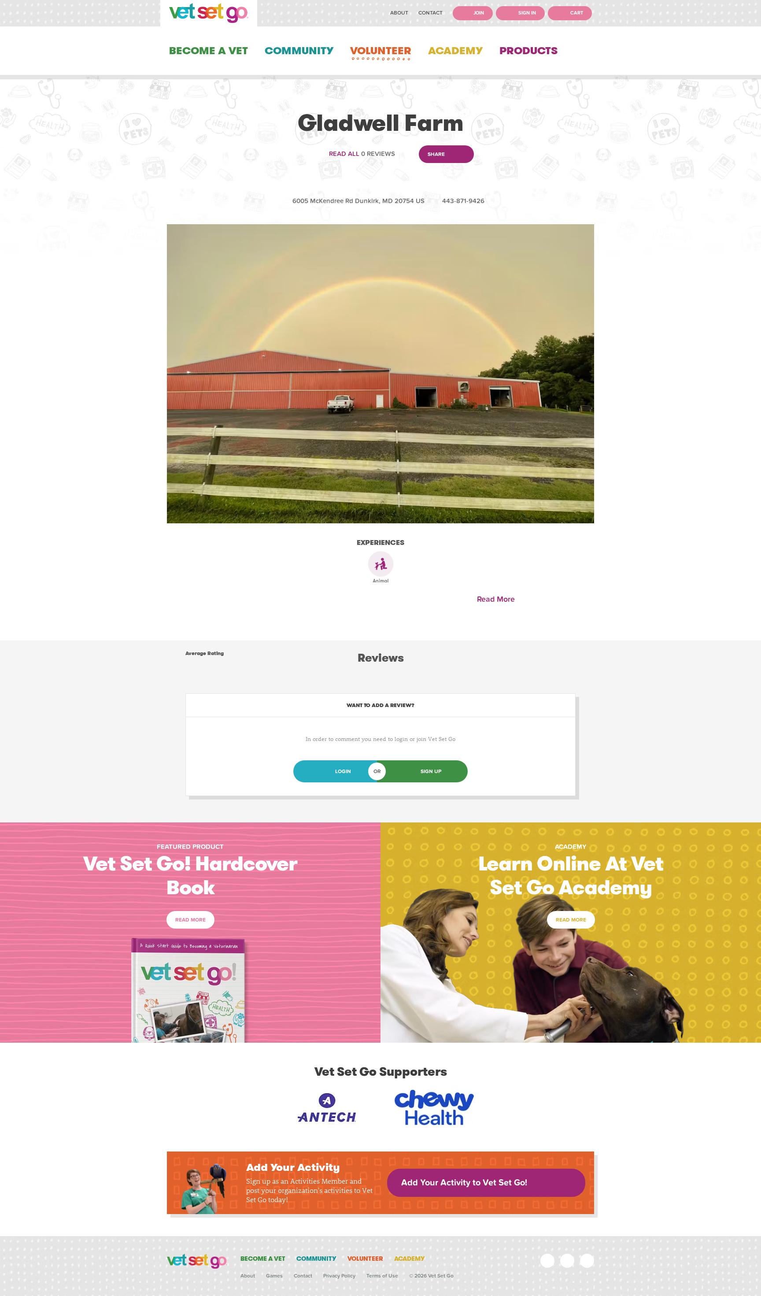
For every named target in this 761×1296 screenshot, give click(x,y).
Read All (344, 154)
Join (478, 13)
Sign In (526, 13)
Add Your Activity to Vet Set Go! (464, 1183)
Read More (498, 599)
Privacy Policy (339, 1276)
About (399, 13)
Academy (455, 50)
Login (343, 771)
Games (274, 1276)
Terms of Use (382, 1276)
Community (299, 50)
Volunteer (380, 50)
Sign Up (431, 771)
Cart (576, 13)
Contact (430, 13)
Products (528, 50)
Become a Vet (208, 50)
